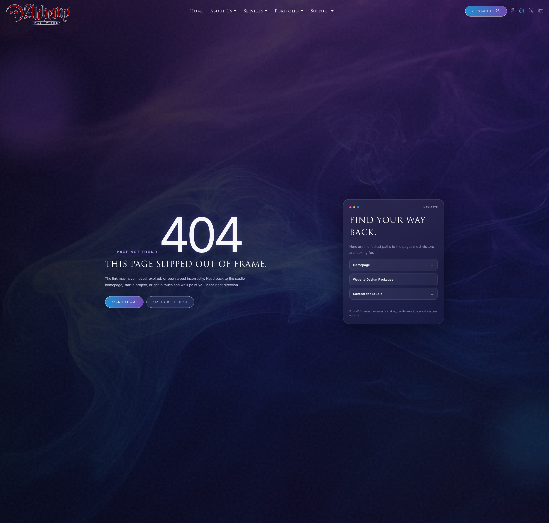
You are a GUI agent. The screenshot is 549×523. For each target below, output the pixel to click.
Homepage (361, 265)
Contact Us (483, 11)
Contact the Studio (368, 294)
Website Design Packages (373, 279)
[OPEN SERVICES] (266, 10)
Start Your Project (170, 302)
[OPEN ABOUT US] (235, 10)
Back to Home (124, 302)
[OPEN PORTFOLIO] (302, 10)
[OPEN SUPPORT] (332, 10)
